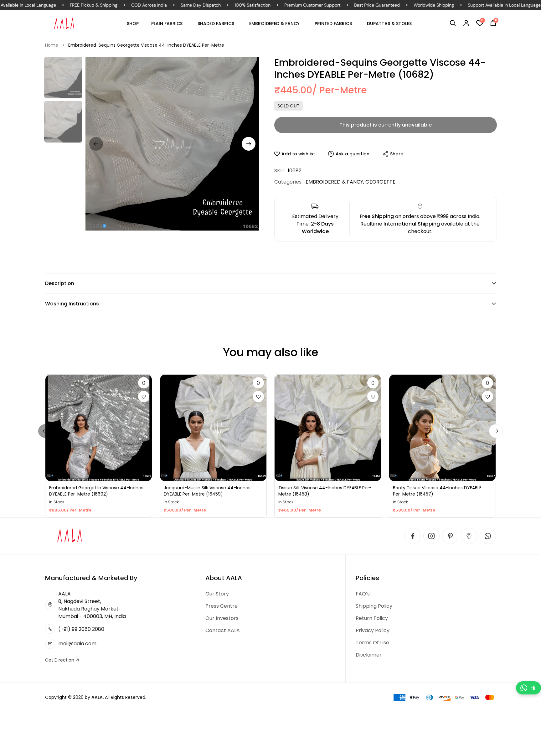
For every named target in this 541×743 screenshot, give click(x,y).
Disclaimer (369, 654)
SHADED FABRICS (216, 23)
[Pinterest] (450, 536)
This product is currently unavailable (385, 124)
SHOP (133, 23)
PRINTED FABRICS (333, 23)
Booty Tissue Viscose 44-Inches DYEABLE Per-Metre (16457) (437, 491)
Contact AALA (222, 630)
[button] (452, 23)
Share (396, 154)
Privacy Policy (372, 630)
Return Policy (372, 618)
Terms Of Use (372, 642)
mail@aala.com (77, 643)
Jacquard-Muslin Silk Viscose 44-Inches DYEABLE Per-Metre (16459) (207, 491)
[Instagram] (431, 536)
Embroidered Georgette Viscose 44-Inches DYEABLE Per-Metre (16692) (96, 491)
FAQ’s (363, 593)
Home (51, 45)
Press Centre (221, 606)
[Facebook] (412, 536)
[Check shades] (143, 382)
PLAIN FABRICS (167, 23)
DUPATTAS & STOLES (389, 23)
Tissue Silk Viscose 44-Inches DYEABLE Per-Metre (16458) (325, 491)
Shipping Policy (374, 606)
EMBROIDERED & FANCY (274, 23)
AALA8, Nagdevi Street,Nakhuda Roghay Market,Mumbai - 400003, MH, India (92, 605)
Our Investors (222, 618)
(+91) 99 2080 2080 (81, 629)
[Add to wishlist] (143, 396)
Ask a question (352, 154)
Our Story (217, 593)
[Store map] (469, 536)
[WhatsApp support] (488, 536)
